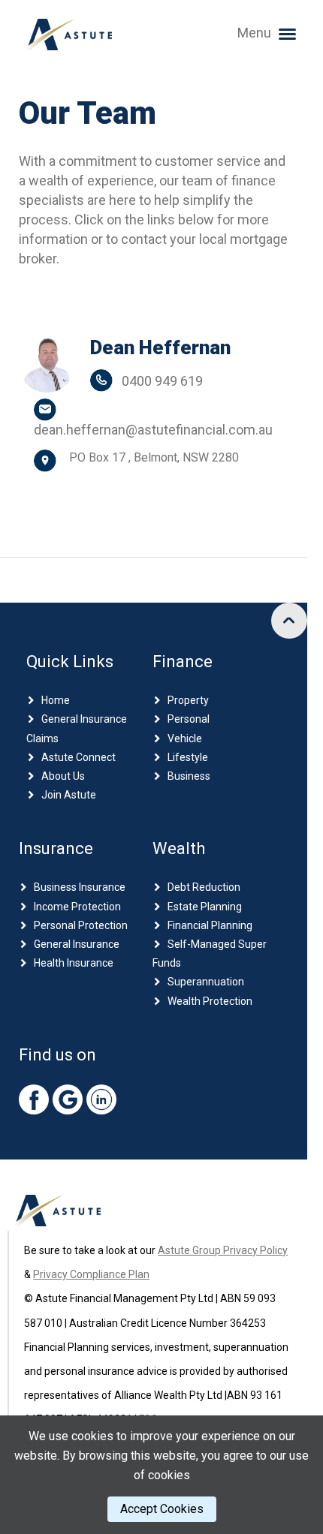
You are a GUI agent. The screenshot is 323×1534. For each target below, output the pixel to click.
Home (55, 700)
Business (189, 776)
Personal (189, 719)
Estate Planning (205, 907)
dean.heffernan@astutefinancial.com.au (153, 430)
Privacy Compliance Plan (91, 1274)
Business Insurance (79, 887)
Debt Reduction (204, 887)
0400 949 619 (162, 381)
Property (188, 700)
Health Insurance (73, 963)
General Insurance (76, 944)
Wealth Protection (210, 1001)
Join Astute (68, 795)
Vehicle (185, 738)
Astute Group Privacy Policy (223, 1250)
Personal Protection (81, 925)
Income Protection (77, 907)
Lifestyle (188, 757)
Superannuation (206, 982)
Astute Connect (78, 757)
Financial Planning (210, 925)
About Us (63, 776)
